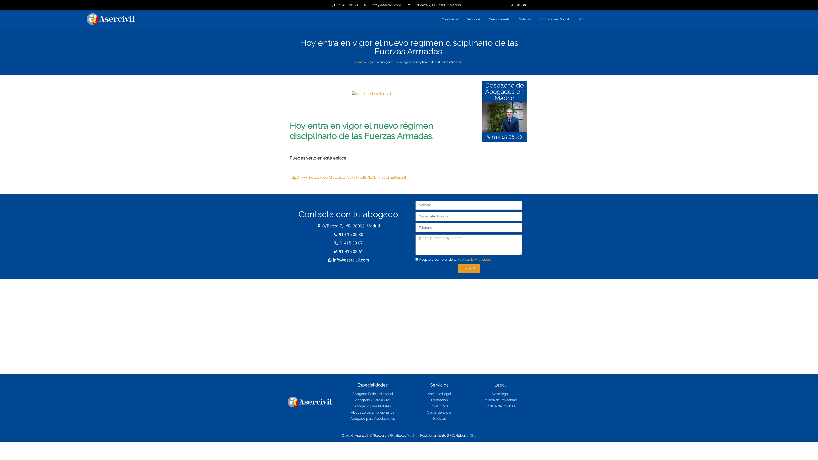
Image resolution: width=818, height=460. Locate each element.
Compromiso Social (554, 19)
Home (359, 62)
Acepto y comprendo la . (455, 259)
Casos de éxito (499, 19)
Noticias (525, 19)
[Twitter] (518, 5)
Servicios (473, 19)
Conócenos (450, 19)
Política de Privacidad (474, 259)
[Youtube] (524, 5)
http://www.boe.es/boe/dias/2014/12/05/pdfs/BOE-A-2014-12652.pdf (348, 177)
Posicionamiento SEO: (438, 436)
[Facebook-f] (512, 5)
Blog (581, 19)
